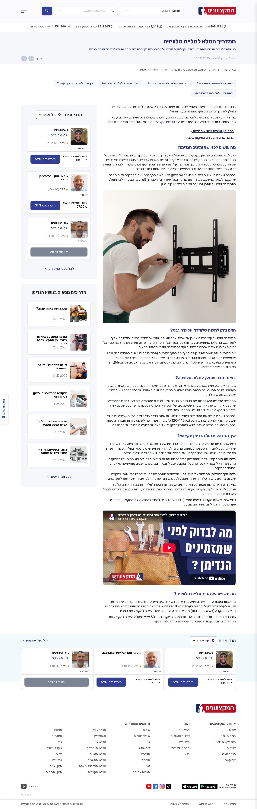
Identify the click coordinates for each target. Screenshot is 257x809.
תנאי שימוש (206, 804)
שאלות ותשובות (180, 736)
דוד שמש (144, 748)
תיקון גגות (55, 766)
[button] (49, 115)
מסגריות (57, 736)
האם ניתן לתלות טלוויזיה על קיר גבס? (168, 83)
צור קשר (230, 760)
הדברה (145, 754)
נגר (60, 742)
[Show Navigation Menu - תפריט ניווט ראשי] (24, 11)
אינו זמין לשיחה (59, 252)
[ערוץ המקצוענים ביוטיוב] (149, 786)
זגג (148, 766)
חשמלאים (100, 736)
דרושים (231, 748)
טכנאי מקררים (97, 772)
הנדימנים (73, 114)
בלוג (187, 754)
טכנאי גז (100, 742)
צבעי (59, 754)
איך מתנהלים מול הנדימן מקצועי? (75, 83)
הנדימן (217, 69)
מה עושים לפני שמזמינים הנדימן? (215, 83)
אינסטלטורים (142, 736)
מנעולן (58, 730)
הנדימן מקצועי (165, 122)
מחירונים (184, 730)
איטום (146, 730)
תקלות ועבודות (180, 748)
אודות (232, 730)
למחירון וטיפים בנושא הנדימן (213, 131)
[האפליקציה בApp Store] (190, 786)
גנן (148, 742)
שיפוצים (57, 760)
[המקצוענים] (217, 10)
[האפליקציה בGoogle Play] (209, 786)
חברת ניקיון (99, 730)
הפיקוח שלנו (228, 736)
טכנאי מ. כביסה (96, 748)
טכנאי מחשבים (97, 760)
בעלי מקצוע (230, 69)
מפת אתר (230, 804)
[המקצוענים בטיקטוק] (168, 786)
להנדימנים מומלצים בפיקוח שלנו (210, 138)
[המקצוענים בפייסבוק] (156, 786)
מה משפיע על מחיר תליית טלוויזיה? (214, 93)
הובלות (145, 760)
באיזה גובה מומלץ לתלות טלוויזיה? (120, 83)
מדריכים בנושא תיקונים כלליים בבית (191, 69)
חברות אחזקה (141, 772)
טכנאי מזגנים (98, 754)
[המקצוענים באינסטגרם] (163, 786)
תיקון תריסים (54, 772)
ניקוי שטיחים (54, 748)
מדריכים (184, 742)
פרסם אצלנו (228, 754)
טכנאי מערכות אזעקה (92, 766)
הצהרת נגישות (179, 804)
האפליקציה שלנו (226, 742)
